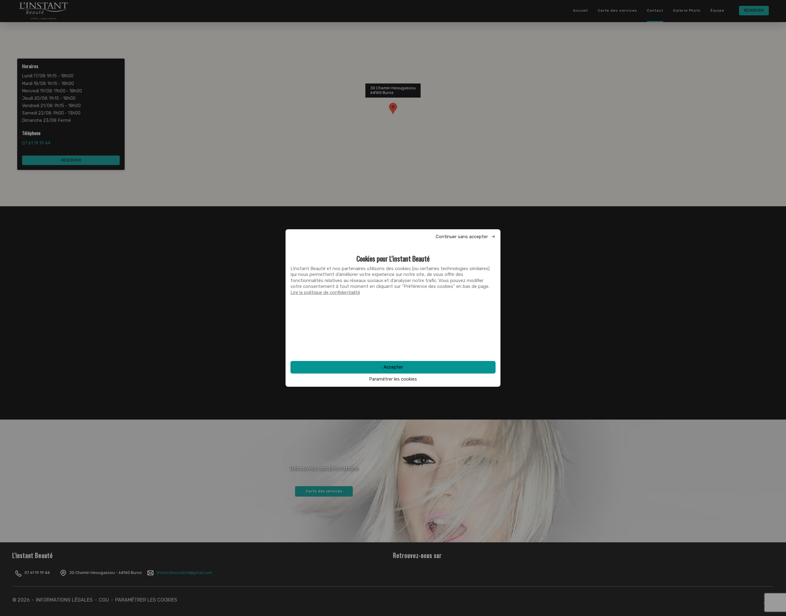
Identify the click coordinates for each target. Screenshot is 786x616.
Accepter (393, 367)
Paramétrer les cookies (393, 379)
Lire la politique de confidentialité (325, 292)
